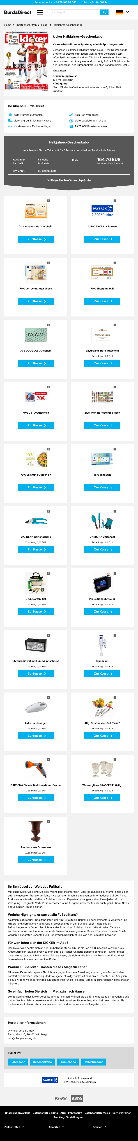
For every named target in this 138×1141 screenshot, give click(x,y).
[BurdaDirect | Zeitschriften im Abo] (17, 12)
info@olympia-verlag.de (22, 1038)
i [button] (48, 201)
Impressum (75, 1112)
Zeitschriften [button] (12, 1127)
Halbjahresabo (94, 1062)
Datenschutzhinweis (97, 1112)
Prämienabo (67, 1062)
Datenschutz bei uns (45, 1112)
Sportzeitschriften (26, 24)
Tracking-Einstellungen (68, 1117)
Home (7, 24)
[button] (40, 12)
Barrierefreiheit (121, 1112)
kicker (44, 24)
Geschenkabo (42, 1062)
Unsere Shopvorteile (17, 1112)
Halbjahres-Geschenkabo (67, 24)
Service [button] (97, 1127)
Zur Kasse (35, 239)
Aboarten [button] (54, 1127)
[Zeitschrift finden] (104, 12)
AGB (63, 1112)
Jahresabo (18, 1062)
